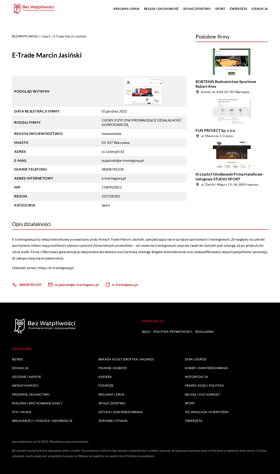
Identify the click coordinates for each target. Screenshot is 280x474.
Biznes (17, 359)
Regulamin (204, 331)
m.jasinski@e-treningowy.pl (123, 160)
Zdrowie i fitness (112, 421)
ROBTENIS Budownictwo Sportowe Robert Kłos (226, 84)
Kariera (105, 377)
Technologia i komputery (207, 412)
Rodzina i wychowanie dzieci (37, 403)
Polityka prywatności (173, 331)
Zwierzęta (238, 9)
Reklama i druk (127, 9)
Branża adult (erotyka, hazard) (126, 359)
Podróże (106, 385)
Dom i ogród (195, 359)
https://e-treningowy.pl (56, 268)
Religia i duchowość (161, 9)
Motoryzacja (196, 377)
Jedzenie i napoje (26, 377)
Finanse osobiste (112, 368)
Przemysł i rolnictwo (30, 394)
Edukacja (260, 9)
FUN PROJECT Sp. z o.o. (216, 130)
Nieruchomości (25, 385)
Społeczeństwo (197, 9)
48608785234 (113, 169)
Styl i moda (21, 412)
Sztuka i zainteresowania (120, 412)
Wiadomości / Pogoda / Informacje (42, 421)
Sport (220, 9)
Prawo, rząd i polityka (204, 385)
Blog (146, 331)
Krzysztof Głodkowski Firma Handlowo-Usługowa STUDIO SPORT (230, 176)
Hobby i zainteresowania (206, 368)
